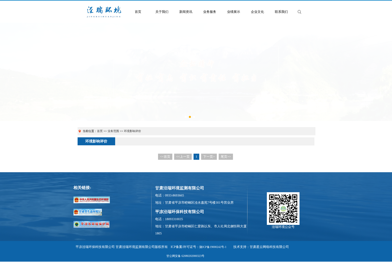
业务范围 (113, 131)
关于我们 (161, 11)
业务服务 (209, 11)
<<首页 (165, 156)
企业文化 (257, 11)
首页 (138, 11)
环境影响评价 (132, 131)
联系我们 (281, 11)
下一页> (209, 156)
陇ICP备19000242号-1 (212, 247)
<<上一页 (183, 156)
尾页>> (226, 156)
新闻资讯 (185, 11)
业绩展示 (233, 11)
